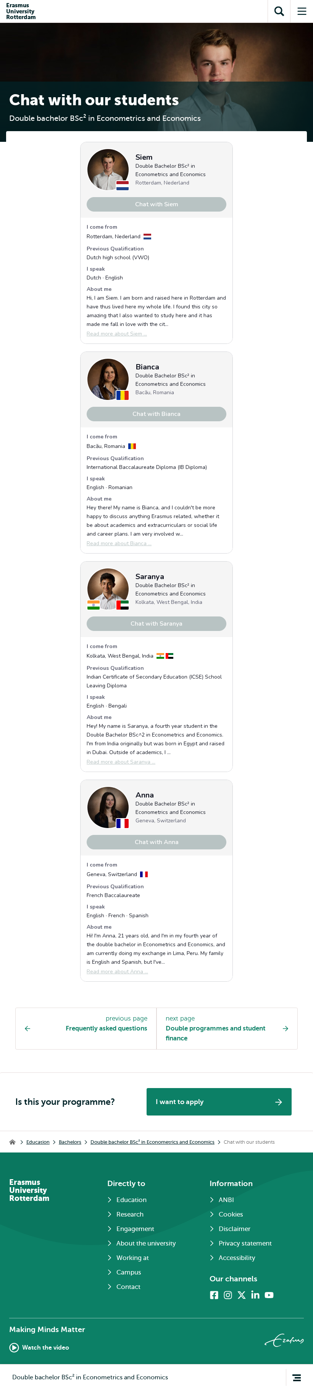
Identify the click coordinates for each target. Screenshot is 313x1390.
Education (38, 1142)
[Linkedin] (255, 1295)
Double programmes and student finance (215, 1033)
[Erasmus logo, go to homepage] (284, 1340)
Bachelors (70, 1142)
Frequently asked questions (106, 1028)
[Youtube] (269, 1295)
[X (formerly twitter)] (241, 1295)
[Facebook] (214, 1295)
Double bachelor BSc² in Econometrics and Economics (152, 1142)
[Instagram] (227, 1295)
